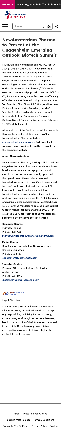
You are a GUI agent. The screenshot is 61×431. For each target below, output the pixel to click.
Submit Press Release (18, 419)
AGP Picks (7, 4)
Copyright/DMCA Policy (16, 426)
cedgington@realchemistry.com (19, 257)
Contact (54, 426)
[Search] (42, 26)
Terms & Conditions (43, 419)
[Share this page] (57, 26)
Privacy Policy (39, 426)
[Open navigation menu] (5, 26)
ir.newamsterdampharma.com (18, 142)
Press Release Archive (35, 413)
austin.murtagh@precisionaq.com (20, 279)
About (17, 413)
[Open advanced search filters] (49, 26)
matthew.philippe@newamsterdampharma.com (28, 235)
